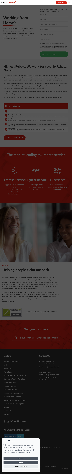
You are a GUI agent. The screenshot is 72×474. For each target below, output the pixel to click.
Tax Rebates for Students (12, 397)
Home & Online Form (11, 361)
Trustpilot (22, 421)
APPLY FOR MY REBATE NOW (50, 54)
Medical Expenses (10, 386)
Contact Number (45, 39)
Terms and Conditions (17, 471)
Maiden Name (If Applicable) (48, 24)
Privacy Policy (7, 471)
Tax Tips (6, 414)
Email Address (44, 29)
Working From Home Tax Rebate (15, 375)
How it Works (8, 368)
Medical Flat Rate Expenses (13, 393)
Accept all (20, 458)
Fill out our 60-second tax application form (38, 338)
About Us (7, 407)
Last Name (43, 19)
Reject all (20, 462)
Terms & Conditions (50, 466)
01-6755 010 (49, 363)
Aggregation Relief (10, 382)
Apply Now (61, 2)
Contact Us (7, 411)
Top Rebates (8, 372)
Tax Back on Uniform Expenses (14, 404)
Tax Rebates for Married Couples (15, 400)
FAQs (5, 365)
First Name (43, 14)
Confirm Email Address (47, 34)
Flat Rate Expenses (10, 390)
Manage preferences (21, 466)
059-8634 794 (49, 361)
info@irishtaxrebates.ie (52, 367)
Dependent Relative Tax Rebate (14, 379)
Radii (66, 468)
